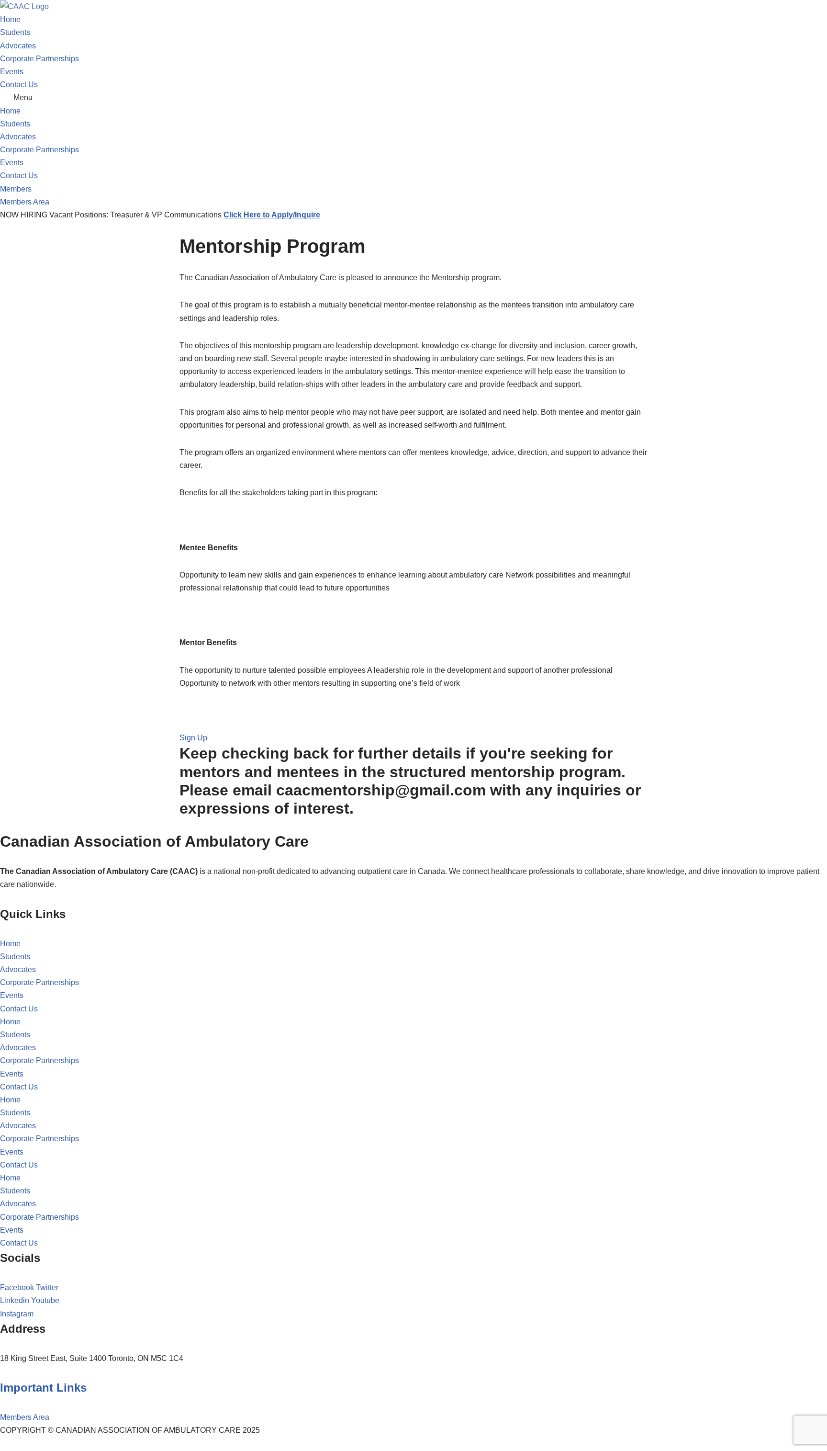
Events (11, 72)
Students (15, 32)
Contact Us (19, 84)
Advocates (18, 46)
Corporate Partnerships (39, 59)
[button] (413, 97)
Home (10, 19)
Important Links (43, 1387)
